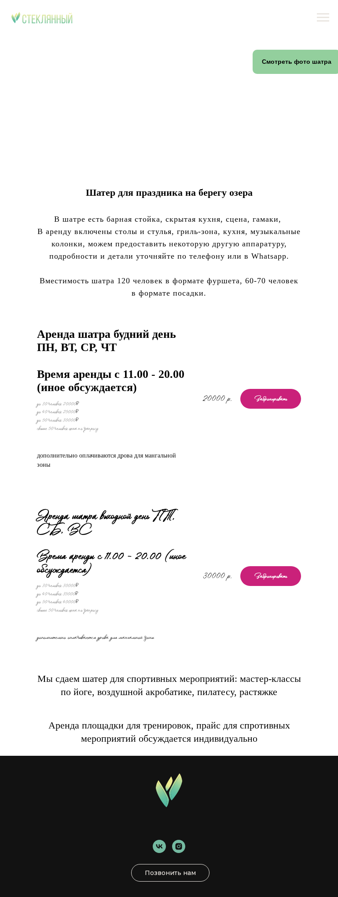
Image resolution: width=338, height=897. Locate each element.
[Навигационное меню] (323, 17)
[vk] (159, 846)
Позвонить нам (170, 873)
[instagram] (178, 846)
